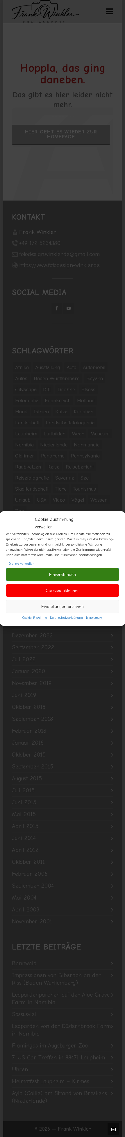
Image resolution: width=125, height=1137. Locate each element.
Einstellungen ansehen (62, 606)
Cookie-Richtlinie (34, 618)
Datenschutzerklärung (66, 618)
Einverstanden (62, 574)
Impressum (94, 618)
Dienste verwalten (22, 564)
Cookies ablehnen (63, 590)
